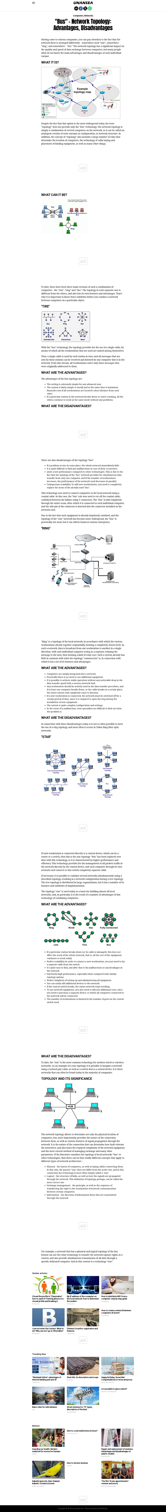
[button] (33, 3)
